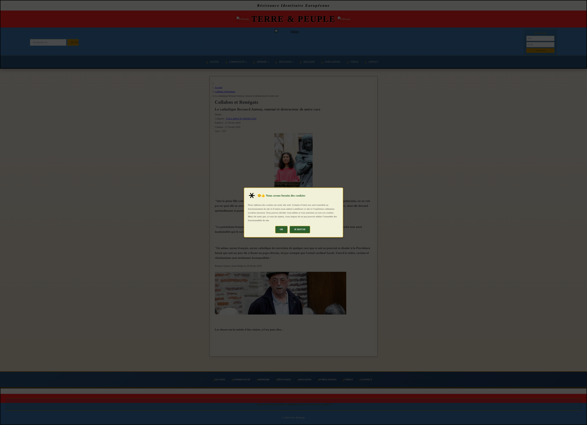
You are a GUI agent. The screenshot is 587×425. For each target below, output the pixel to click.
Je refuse (300, 229)
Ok (281, 229)
